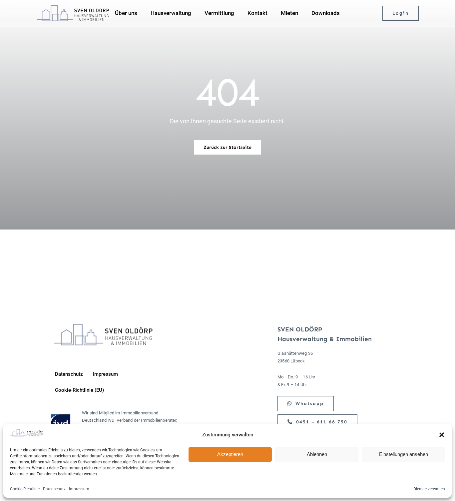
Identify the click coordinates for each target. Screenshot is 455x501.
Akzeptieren (230, 454)
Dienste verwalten (429, 489)
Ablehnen (317, 454)
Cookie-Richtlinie (25, 489)
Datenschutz (54, 489)
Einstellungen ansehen (403, 454)
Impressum (79, 489)
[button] (441, 434)
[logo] (73, 7)
